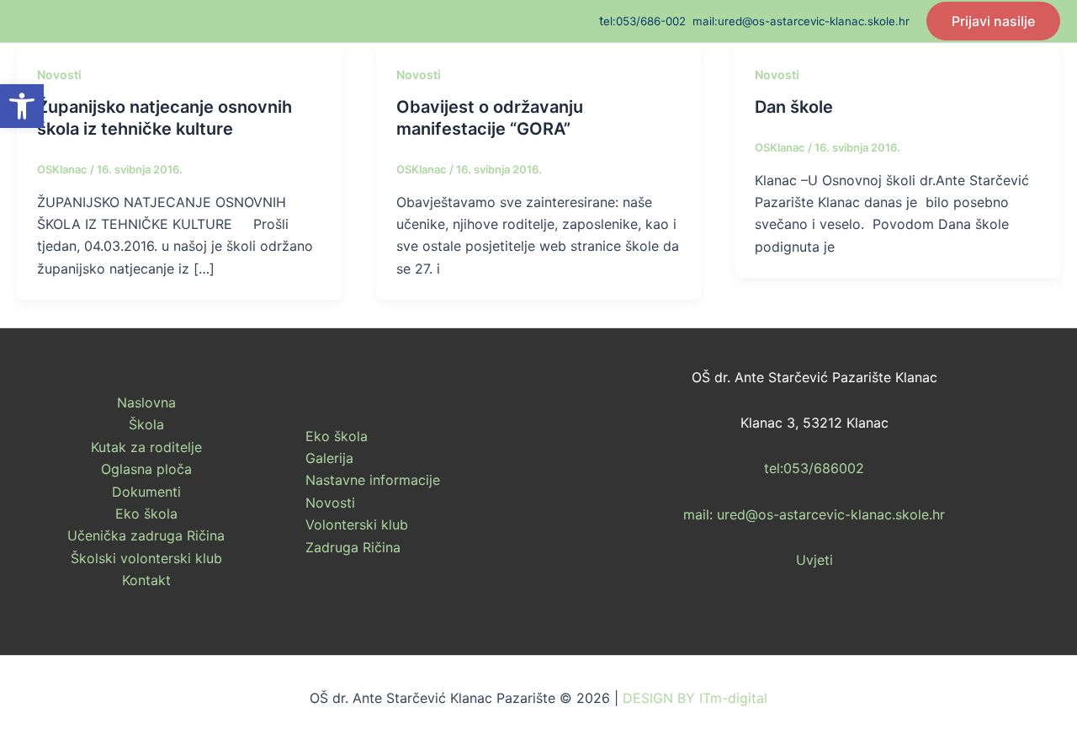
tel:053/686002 (814, 468)
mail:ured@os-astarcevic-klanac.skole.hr (801, 21)
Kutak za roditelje (146, 447)
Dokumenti (146, 491)
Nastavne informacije (372, 479)
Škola (146, 424)
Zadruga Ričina (353, 547)
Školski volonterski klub (146, 558)
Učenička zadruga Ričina (146, 535)
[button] (22, 106)
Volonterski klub (356, 524)
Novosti (59, 74)
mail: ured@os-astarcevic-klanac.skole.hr (814, 514)
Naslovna (146, 402)
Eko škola (146, 513)
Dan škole (794, 107)
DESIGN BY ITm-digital (695, 697)
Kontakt (146, 580)
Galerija (329, 458)
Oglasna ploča (146, 469)
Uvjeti (814, 559)
